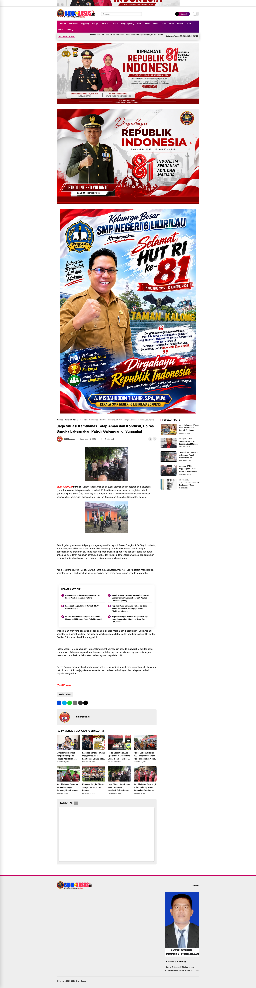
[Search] (139, 14)
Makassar (73, 23)
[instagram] (189, 1)
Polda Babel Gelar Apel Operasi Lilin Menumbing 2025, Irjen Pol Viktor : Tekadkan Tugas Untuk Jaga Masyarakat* (119, 752)
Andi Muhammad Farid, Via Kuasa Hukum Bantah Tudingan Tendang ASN (189, 424)
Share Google (81, 978)
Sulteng (69, 29)
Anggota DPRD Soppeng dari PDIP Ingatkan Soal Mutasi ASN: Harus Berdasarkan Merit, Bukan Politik (188, 438)
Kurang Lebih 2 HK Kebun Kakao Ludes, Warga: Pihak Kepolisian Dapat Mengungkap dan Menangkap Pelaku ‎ (92, 34)
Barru (139, 23)
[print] (75, 699)
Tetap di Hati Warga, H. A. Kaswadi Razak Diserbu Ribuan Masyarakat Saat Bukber (189, 452)
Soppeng (85, 23)
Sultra (60, 29)
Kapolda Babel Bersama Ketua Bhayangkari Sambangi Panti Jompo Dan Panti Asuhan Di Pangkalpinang (130, 594)
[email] (80, 699)
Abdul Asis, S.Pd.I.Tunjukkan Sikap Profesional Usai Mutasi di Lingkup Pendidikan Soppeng (189, 479)
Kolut (189, 23)
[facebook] (181, 1)
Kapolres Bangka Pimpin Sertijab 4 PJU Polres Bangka (82, 604)
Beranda (60, 417)
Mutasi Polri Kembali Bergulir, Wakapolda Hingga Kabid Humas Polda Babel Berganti (83, 614)
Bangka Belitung (71, 417)
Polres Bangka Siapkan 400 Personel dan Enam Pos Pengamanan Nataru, (82, 593)
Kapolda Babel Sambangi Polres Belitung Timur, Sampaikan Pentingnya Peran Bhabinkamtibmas (129, 605)
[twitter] (185, 1)
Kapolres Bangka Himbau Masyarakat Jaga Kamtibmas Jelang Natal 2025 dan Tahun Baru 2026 (130, 616)
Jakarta (105, 23)
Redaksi (196, 882)
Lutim (163, 23)
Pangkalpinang (127, 23)
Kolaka (114, 23)
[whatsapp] (69, 699)
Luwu (147, 23)
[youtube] (193, 1)
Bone (171, 23)
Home (63, 23)
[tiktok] (197, 1)
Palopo (95, 23)
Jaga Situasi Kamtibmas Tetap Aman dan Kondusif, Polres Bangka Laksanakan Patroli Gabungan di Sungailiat (119, 784)
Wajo (155, 23)
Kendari (180, 23)
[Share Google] (76, 17)
